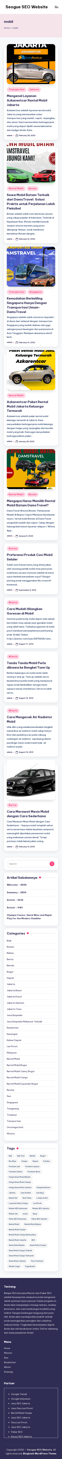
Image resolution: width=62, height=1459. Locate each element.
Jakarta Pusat (14, 996)
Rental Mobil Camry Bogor (21, 1071)
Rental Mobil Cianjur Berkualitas (22, 1235)
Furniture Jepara (32, 1166)
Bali (10, 1156)
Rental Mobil (16, 188)
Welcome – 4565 (17, 884)
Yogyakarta (30, 1266)
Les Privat (12, 1046)
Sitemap (8, 1371)
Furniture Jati (14, 1166)
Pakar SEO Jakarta (39, 1219)
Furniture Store (33, 1172)
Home (7, 28)
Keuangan (12, 1034)
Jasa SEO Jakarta (20, 1403)
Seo (9, 1096)
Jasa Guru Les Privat (22, 1408)
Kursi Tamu (26, 1198)
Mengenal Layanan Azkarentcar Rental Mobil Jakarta (27, 100)
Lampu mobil (42, 1198)
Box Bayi (12, 1161)
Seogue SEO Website (27, 6)
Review (13, 548)
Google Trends (19, 1394)
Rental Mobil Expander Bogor (22, 1083)
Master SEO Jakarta (40, 1208)
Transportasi (16, 89)
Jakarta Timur (14, 1009)
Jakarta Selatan (15, 1002)
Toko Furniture (37, 1261)
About (7, 1366)
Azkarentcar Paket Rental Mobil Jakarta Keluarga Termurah (27, 406)
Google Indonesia (20, 1398)
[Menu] (56, 7)
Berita (12, 805)
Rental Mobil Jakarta (17, 1240)
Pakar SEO (16, 1431)
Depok (10, 977)
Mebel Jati (13, 1214)
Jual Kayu (40, 1193)
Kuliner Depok (14, 1040)
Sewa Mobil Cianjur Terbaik (20, 1251)
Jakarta (34, 89)
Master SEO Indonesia (18, 1208)
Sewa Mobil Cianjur (38, 1245)
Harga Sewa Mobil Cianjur (20, 1182)
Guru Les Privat (19, 1422)
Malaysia (12, 1052)
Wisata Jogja (14, 1266)
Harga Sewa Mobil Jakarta (20, 1187)
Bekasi (10, 952)
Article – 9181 (15, 907)
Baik (9, 940)
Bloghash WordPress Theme (39, 1453)
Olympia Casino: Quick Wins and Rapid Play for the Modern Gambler (29, 917)
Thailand (12, 1114)
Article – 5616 (15, 899)
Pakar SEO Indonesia (17, 1219)
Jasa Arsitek (26, 1193)
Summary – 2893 (16, 892)
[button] (52, 863)
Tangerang (13, 1108)
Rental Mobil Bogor (17, 1065)
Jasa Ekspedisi (14, 1015)
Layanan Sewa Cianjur (18, 1203)
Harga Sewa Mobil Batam (19, 1177)
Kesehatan (13, 1027)
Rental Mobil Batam (32, 1224)
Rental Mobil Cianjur (17, 1077)
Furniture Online (15, 1172)
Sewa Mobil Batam (17, 1245)
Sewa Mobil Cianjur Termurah (21, 1256)
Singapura (35, 292)
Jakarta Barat (14, 990)
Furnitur (46, 1161)
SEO (33, 1240)
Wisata (13, 602)
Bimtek (10, 965)
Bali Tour (21, 1156)
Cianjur (24, 1161)
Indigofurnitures (43, 1187)
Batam (33, 188)
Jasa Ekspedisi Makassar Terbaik (24, 1021)
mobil (25, 1214)
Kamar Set (13, 1198)
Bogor (10, 971)
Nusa (35, 1214)
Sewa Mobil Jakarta (17, 1261)
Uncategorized (15, 1127)
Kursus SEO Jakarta (21, 1436)
